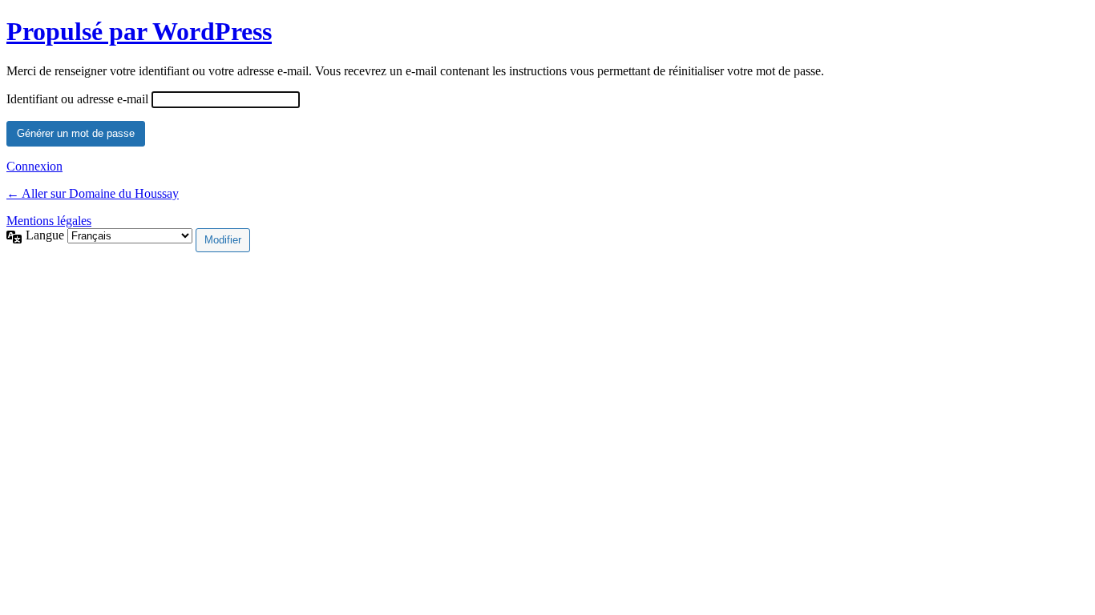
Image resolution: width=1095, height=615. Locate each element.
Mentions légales (48, 220)
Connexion (34, 166)
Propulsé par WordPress (139, 31)
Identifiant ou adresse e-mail (77, 99)
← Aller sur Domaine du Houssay (92, 193)
